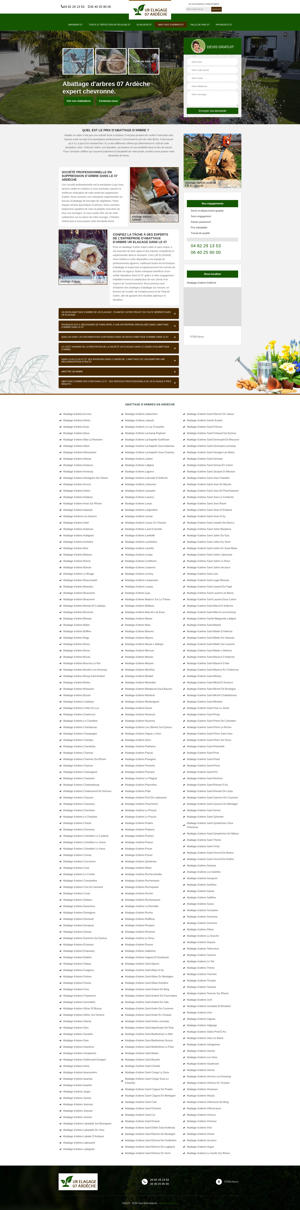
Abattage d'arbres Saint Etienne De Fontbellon (150, 1140)
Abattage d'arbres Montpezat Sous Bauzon (148, 689)
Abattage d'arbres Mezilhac (140, 669)
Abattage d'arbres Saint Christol (142, 1066)
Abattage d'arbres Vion (199, 1127)
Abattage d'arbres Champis (78, 740)
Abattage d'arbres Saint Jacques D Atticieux (211, 471)
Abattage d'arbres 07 (171, 24)
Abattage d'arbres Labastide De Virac (84, 1130)
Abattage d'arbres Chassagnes (80, 772)
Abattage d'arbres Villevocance (204, 1108)
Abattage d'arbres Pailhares (140, 746)
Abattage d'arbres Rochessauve (142, 899)
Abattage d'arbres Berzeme (78, 612)
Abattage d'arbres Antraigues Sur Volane (85, 478)
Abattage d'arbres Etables (77, 957)
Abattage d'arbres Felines (77, 976)
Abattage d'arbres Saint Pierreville (206, 746)
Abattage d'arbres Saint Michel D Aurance (210, 682)
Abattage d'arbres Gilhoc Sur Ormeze (83, 1015)
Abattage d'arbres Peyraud (139, 772)
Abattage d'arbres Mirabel (139, 676)
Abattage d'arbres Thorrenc (202, 974)
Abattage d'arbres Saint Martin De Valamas (210, 637)
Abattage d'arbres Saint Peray (203, 714)
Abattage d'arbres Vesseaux (202, 1089)
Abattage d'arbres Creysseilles (80, 880)
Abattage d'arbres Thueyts (201, 980)
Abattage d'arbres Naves (138, 708)
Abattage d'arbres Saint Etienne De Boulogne (150, 1134)
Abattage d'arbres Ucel (199, 999)
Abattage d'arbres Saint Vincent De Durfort (210, 859)
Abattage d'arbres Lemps (138, 554)
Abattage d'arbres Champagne (80, 733)
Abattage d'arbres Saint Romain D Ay (207, 784)
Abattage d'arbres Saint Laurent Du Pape (209, 586)
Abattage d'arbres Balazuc (77, 554)
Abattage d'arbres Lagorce (139, 471)
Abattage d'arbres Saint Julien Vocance (208, 567)
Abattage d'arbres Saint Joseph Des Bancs (210, 522)
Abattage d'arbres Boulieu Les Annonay (85, 669)
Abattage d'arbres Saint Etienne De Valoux (210, 414)
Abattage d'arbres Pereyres (140, 765)
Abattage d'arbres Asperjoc (78, 510)
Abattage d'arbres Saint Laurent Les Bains (210, 593)
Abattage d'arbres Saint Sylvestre (205, 816)
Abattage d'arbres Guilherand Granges (84, 1059)
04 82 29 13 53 (73, 6)
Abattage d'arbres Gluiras (77, 1021)
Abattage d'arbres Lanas (138, 503)
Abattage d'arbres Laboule (139, 420)
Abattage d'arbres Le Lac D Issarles (144, 426)
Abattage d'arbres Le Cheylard (80, 816)
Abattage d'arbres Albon (76, 446)
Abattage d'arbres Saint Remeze (205, 778)
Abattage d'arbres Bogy (76, 637)
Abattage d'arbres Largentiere (141, 510)
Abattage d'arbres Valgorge (202, 1025)
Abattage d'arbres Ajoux (76, 433)
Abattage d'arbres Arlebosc (78, 497)
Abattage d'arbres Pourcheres (141, 804)
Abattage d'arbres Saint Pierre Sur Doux (209, 740)
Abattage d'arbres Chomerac (79, 829)
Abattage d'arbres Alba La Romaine (82, 439)
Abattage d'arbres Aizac (76, 426)
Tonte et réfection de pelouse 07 (109, 24)
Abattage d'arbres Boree (76, 644)
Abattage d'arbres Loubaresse (141, 580)
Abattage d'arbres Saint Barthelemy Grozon (149, 1040)
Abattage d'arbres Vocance (202, 1140)
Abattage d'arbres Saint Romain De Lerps (210, 791)
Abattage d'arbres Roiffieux (140, 919)
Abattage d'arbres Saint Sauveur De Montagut (212, 804)
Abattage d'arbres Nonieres (140, 714)
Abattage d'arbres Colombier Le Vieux (84, 848)
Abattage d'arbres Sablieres (140, 951)
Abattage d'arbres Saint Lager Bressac (208, 580)
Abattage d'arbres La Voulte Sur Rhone (208, 1153)
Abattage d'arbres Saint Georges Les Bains (211, 452)
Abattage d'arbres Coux (76, 868)
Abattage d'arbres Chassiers (79, 778)
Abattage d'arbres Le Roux (139, 938)
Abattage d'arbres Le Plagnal (141, 778)
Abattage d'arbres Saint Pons (203, 752)
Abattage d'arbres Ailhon (76, 420)
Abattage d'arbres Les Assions (80, 516)
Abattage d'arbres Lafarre (139, 458)
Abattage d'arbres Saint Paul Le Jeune (208, 708)
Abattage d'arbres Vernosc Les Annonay (209, 1076)
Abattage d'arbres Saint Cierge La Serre (147, 1072)
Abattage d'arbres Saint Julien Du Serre (209, 542)
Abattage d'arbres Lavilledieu (141, 542)
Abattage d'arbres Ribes (138, 868)
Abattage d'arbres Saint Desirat (142, 1121)
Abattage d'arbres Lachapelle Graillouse (147, 439)
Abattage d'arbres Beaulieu (78, 586)
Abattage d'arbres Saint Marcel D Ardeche (210, 605)
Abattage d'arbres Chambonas (80, 727)
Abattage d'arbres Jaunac (77, 1098)
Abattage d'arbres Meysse (139, 663)
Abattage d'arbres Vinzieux (202, 1121)
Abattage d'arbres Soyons (201, 942)
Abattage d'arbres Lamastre (140, 490)
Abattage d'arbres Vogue (200, 1146)
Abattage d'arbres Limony (139, 573)
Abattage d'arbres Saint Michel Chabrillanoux (212, 695)
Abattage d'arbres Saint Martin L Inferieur (209, 650)
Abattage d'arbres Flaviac (77, 983)
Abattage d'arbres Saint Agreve (142, 963)
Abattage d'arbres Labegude (79, 1149)
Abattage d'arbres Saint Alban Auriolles (146, 983)
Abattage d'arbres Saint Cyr (140, 1114)
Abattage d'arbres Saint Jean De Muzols (209, 484)
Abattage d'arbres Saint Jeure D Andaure (209, 510)
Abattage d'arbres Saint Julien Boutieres (209, 529)
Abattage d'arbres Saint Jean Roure (206, 503)
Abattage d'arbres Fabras (77, 963)
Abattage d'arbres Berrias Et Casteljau (84, 605)
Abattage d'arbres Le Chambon (80, 721)
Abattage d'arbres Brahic (76, 682)
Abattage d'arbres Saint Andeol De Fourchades (151, 995)
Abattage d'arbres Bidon (76, 625)
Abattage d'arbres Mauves (139, 631)
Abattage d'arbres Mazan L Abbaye (144, 644)
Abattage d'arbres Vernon (201, 1070)
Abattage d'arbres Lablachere (141, 414)
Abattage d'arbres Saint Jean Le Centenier (210, 497)
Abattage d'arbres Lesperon (140, 567)
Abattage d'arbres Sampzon (202, 878)
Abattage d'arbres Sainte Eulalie (204, 420)
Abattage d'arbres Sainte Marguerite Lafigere (211, 618)
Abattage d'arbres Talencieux (203, 948)
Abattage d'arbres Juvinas (77, 1117)
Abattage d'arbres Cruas (76, 893)
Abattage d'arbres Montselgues (142, 701)
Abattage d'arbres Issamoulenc (80, 1072)
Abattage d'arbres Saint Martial (204, 625)
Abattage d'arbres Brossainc (78, 689)
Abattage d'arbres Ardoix (76, 490)
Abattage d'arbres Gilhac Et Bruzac (82, 1008)
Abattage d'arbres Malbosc (139, 605)
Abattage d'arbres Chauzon (78, 797)
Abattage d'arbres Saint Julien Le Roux (208, 561)
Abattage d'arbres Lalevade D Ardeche (146, 478)
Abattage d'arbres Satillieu (201, 897)
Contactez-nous (108, 101)
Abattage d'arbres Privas (138, 848)
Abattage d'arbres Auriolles (78, 542)
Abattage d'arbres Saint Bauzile (142, 1059)
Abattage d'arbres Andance (78, 465)
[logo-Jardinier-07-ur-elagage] (150, 9)
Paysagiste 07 (224, 24)
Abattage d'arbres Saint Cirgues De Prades (149, 1089)
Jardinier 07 (75, 24)
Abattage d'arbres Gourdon (78, 1034)
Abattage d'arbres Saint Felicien (204, 426)
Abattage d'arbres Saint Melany (204, 676)
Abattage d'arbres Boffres (77, 631)
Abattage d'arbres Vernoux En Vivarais (208, 1083)
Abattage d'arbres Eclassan (78, 944)
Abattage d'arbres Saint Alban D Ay (144, 970)
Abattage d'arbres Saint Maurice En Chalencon (213, 669)
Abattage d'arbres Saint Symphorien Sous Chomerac (210, 825)
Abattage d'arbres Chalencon (79, 714)
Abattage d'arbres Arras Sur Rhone (82, 503)
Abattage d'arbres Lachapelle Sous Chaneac (150, 452)
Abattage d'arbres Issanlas (77, 1078)
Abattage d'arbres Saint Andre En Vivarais (148, 1015)
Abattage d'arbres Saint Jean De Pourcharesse (213, 490)
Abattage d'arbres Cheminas (79, 810)
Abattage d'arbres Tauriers (201, 955)
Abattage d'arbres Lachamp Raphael (145, 433)
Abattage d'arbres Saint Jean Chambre (208, 478)
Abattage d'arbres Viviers (201, 1134)
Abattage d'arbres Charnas (78, 765)
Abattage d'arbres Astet (76, 522)
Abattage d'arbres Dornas (77, 931)
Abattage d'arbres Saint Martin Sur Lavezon (211, 644)
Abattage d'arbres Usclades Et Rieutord (208, 1006)
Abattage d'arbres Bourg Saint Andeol (84, 676)
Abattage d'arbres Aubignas (78, 535)
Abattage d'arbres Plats (138, 791)
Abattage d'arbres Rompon (140, 925)
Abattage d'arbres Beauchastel (80, 580)
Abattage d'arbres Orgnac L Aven (143, 733)
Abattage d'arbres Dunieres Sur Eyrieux (85, 938)
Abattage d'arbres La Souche (203, 936)
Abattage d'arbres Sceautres (202, 910)
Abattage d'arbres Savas (200, 904)
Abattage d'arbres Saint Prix (202, 772)
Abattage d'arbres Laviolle (139, 548)
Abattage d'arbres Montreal (140, 695)
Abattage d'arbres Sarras (200, 891)
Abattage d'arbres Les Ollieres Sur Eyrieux (148, 727)
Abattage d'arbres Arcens (77, 484)
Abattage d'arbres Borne (76, 650)
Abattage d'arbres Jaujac (77, 1091)
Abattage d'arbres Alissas (77, 458)
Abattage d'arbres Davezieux (79, 906)
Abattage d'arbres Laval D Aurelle (143, 529)
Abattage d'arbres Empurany (79, 951)
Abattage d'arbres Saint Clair (141, 1102)
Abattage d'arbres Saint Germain (205, 458)
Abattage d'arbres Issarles (77, 1085)
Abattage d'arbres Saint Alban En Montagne (149, 976)
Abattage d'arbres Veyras (201, 1095)
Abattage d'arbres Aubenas (78, 529)
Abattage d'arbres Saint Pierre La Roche (209, 727)
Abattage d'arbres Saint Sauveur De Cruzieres (212, 797)
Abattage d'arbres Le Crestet (79, 874)
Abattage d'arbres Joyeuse (78, 1110)
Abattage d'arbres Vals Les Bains (205, 1038)
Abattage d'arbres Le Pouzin (140, 816)
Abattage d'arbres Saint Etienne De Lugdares (150, 1146)
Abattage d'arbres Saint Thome (204, 840)
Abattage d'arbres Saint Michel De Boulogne (211, 689)
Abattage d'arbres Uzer (199, 1012)
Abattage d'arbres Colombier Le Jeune (84, 842)
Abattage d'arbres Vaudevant (203, 1063)
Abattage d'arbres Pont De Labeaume (146, 797)
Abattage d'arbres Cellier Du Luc (81, 708)
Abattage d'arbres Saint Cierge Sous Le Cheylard (147, 1080)
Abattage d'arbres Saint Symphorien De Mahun (213, 833)
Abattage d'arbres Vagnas (201, 1019)
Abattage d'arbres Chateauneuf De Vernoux (87, 791)
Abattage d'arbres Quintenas (140, 861)
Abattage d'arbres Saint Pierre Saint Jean (209, 733)
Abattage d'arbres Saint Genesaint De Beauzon (213, 439)
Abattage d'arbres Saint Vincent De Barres (210, 852)
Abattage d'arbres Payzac (139, 752)
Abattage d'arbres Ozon (138, 740)
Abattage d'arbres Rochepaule (142, 887)
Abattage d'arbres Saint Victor (203, 846)
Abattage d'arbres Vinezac (201, 1114)
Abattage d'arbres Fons (76, 989)
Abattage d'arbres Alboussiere (79, 452)
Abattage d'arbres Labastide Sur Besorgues (87, 1123)
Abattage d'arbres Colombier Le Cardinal (85, 836)
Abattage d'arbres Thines (201, 967)
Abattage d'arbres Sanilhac (202, 884)
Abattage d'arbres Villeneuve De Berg (208, 1102)
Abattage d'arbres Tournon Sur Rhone (208, 993)
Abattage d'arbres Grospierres (79, 1053)
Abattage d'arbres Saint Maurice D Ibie (208, 663)
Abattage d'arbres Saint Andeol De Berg (147, 989)
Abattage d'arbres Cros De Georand (83, 887)
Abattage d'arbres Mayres (139, 637)
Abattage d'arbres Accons (77, 414)
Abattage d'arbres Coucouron (79, 861)
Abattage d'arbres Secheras (202, 916)
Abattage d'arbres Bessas (77, 618)
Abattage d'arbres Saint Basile (141, 1053)
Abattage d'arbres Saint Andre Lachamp (147, 1021)
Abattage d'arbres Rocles (139, 912)
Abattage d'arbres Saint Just (202, 573)
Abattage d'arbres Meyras (139, 657)
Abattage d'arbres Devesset (78, 919)
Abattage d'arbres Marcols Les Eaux (145, 612)
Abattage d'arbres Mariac (138, 618)
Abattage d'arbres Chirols (77, 823)
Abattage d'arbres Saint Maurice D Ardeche (211, 657)
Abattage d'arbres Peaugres (140, 759)
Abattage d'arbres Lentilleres (141, 561)
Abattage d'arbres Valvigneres (203, 1044)
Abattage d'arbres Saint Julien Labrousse (209, 554)
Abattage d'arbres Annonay (78, 471)
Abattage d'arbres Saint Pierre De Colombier (211, 721)
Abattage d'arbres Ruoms (139, 944)
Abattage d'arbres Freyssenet (79, 995)
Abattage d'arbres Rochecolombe (143, 874)
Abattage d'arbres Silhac (200, 929)
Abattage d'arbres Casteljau (78, 701)
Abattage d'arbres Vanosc (201, 1051)
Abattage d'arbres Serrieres (202, 923)
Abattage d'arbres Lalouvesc (140, 484)
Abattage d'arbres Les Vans (202, 1057)
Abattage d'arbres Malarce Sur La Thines (147, 599)
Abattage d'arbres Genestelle (79, 1002)
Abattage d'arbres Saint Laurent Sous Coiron (211, 599)
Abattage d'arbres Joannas (78, 1104)
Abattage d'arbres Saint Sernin (204, 810)
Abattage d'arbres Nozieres (140, 721)
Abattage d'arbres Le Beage (78, 573)
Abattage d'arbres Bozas (76, 657)
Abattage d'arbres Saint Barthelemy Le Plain (149, 1047)
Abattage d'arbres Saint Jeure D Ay (206, 516)
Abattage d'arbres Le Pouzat (140, 810)
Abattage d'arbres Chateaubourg (81, 784)
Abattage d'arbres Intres (76, 1066)
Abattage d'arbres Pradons (139, 829)
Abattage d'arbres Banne (77, 561)
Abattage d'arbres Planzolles (141, 784)
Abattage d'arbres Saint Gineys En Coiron (210, 465)
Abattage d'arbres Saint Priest (203, 759)
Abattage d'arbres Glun (76, 1027)
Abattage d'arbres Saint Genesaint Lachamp (211, 446)
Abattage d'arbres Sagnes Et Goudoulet (147, 957)
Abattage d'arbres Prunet (138, 855)
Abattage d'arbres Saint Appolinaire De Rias (149, 1027)
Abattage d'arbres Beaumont (79, 593)
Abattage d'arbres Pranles (139, 836)
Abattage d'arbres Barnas (77, 567)
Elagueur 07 (144, 24)
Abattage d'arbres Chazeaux (79, 804)
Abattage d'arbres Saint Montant (204, 701)
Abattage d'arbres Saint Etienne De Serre (148, 1153)
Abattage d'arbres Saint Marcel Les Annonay (211, 612)
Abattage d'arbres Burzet (76, 695)
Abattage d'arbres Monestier (140, 682)
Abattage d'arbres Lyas (137, 593)
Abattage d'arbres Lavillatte (140, 535)
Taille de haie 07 (200, 24)
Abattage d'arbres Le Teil (200, 961)
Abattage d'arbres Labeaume (79, 1142)
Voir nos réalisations (79, 101)
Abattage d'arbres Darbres (77, 899)
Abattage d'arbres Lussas (139, 586)
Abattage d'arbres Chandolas (79, 746)
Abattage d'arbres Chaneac (78, 752)
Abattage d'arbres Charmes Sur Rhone (84, 759)
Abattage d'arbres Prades (139, 823)
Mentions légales (168, 1203)
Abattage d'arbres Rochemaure (142, 880)
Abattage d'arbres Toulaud (201, 987)
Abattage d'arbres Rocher (139, 893)
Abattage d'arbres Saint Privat (203, 765)
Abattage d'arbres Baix (75, 548)
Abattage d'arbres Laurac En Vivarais (145, 522)
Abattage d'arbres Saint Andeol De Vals (147, 1002)
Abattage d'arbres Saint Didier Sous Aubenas (150, 1127)
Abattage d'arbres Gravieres (78, 1047)
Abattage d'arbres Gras (76, 1040)
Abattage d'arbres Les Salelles (204, 872)
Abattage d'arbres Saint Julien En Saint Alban (212, 548)
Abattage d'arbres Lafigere (139, 465)
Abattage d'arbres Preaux (139, 842)
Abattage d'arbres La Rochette (141, 906)
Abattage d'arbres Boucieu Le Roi (81, 663)
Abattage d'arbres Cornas (77, 855)
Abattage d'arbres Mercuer (139, 650)
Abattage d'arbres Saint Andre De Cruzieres (149, 1008)
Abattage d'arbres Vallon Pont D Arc (206, 1031)
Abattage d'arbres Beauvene (79, 599)
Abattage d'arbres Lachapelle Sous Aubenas (149, 446)
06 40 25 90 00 (100, 6)
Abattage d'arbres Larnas (139, 516)
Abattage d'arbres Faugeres (78, 970)
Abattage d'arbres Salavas (201, 865)
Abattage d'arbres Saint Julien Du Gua (208, 535)
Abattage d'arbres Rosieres (140, 931)
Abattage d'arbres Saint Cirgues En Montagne (150, 1095)
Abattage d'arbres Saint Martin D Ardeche (209, 631)
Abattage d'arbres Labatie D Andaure (83, 1136)
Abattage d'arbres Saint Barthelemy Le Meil (149, 1034)
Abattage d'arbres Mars (137, 625)
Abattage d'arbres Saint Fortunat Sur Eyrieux (211, 433)
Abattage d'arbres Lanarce (139, 497)
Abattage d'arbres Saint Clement (143, 1108)
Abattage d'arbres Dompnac (78, 925)
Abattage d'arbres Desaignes (79, 912)
